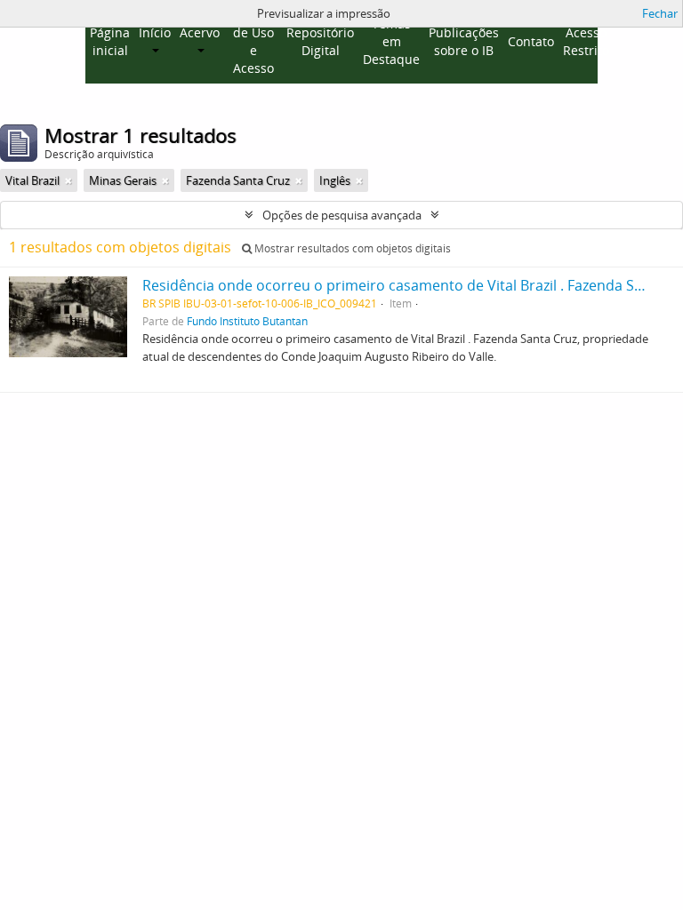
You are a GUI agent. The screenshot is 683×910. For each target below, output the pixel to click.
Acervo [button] (200, 32)
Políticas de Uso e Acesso (253, 41)
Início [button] (155, 32)
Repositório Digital (320, 41)
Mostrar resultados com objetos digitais (351, 248)
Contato (531, 41)
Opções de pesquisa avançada (342, 215)
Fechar (660, 13)
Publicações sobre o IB (464, 41)
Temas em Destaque (391, 41)
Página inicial (110, 41)
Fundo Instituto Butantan (247, 321)
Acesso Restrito (586, 41)
